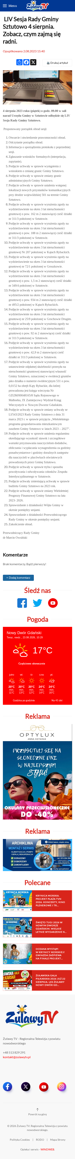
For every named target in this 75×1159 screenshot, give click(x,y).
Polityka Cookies (20, 1139)
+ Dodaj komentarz (18, 577)
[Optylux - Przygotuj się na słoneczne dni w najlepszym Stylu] (37, 771)
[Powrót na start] (37, 5)
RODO (40, 1139)
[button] (10, 5)
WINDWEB (47, 1149)
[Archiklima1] (37, 854)
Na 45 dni (57, 700)
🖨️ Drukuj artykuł (57, 62)
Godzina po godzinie (24, 700)
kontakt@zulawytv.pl (17, 1057)
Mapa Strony (57, 1139)
